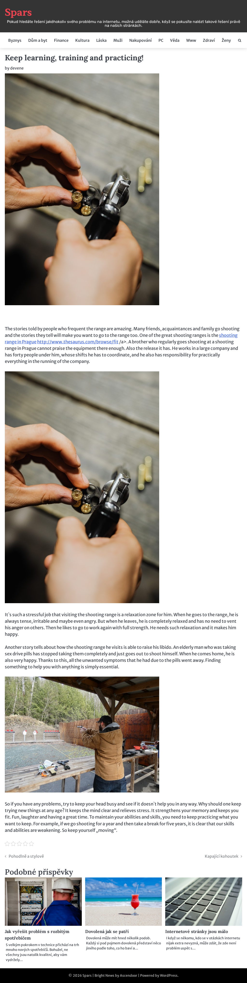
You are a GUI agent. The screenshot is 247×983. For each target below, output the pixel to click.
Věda (174, 40)
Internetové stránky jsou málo (196, 931)
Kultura (82, 40)
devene (17, 68)
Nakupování (140, 40)
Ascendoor (128, 975)
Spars (18, 12)
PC (160, 40)
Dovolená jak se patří (107, 931)
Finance (61, 40)
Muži (118, 40)
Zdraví (209, 40)
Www (191, 40)
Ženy (226, 40)
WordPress (169, 975)
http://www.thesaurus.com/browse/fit (77, 342)
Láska (101, 40)
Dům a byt (37, 40)
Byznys (14, 40)
